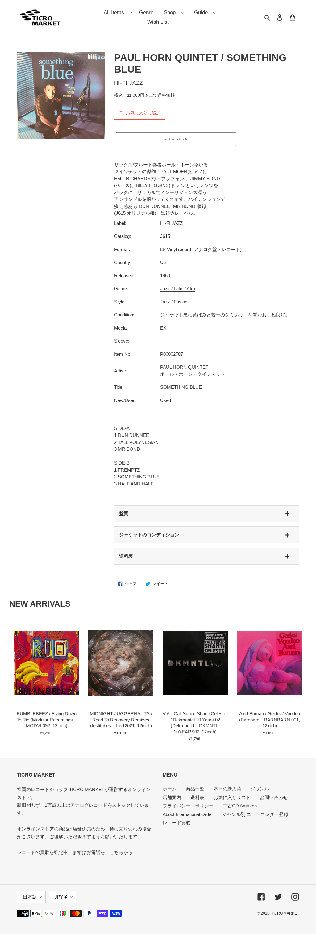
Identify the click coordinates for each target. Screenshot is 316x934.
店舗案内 (172, 797)
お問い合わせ (274, 797)
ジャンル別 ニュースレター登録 (255, 814)
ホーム (170, 788)
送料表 (126, 556)
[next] (300, 679)
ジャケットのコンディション (149, 534)
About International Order (188, 814)
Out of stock (46, 669)
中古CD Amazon (240, 805)
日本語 (30, 896)
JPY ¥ (61, 896)
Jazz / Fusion (173, 301)
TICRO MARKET (285, 913)
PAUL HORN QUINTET (184, 367)
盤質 (123, 513)
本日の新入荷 (227, 788)
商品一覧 (195, 788)
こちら (116, 852)
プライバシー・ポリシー (188, 805)
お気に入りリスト (232, 797)
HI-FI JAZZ (171, 223)
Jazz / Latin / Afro (177, 288)
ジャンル (260, 788)
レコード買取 (176, 822)
